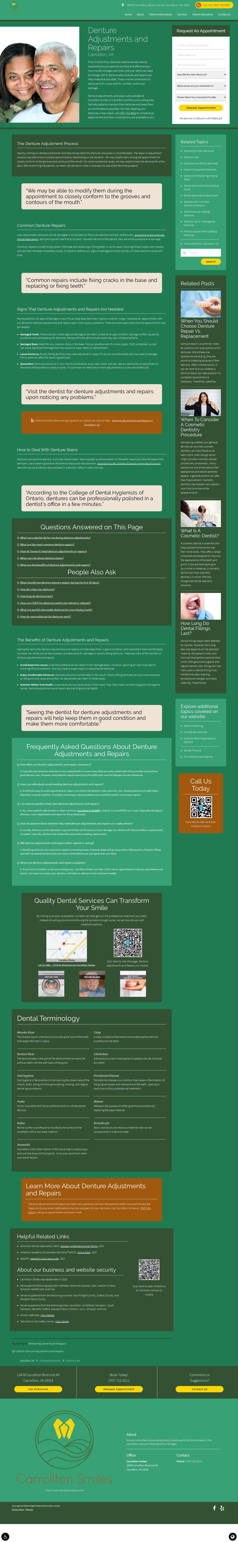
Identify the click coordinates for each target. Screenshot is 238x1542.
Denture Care (191, 157)
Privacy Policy (18, 1509)
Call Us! (216, 5)
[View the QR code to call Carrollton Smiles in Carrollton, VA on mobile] (201, 817)
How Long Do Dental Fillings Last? (195, 628)
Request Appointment (119, 1389)
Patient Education (202, 14)
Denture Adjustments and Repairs (47, 1343)
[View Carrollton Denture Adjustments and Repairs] (39, 121)
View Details (47, 1315)
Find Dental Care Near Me (198, 756)
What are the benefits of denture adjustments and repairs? (55, 565)
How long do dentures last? (36, 596)
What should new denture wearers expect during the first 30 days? (59, 582)
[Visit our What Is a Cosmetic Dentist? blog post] (201, 526)
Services (182, 14)
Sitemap (29, 1509)
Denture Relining (193, 725)
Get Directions (38, 1389)
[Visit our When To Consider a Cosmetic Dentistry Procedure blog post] (201, 415)
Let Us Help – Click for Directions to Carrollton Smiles (66, 965)
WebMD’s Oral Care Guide (44, 1258)
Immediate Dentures (195, 732)
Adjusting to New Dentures (199, 150)
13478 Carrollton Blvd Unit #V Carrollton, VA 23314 (157, 5)
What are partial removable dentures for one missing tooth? (56, 610)
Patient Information (160, 14)
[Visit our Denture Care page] (51, 996)
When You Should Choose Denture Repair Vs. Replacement (199, 328)
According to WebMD (88, 810)
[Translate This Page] (233, 1537)
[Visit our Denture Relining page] (92, 996)
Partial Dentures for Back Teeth (201, 195)
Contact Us (224, 14)
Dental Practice (192, 750)
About (140, 14)
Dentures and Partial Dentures (201, 163)
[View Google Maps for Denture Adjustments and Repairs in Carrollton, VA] (66, 961)
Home (128, 14)
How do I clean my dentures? (37, 589)
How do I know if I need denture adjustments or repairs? (53, 551)
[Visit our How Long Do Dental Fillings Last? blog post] (201, 618)
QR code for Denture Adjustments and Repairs (38, 1351)
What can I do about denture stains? (42, 558)
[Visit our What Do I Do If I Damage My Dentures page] (133, 996)
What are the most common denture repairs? (47, 544)
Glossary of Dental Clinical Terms (79, 1246)
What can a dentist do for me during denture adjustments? (55, 538)
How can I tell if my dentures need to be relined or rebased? (55, 603)
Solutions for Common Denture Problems (197, 203)
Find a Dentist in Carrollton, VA (201, 243)
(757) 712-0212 (127, 113)
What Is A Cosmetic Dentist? (200, 533)
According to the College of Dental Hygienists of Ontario (128, 463)
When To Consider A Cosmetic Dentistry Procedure (200, 427)
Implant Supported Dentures (200, 169)
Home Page (83, 1252)
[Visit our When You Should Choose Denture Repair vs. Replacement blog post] (201, 316)
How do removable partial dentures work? (45, 616)
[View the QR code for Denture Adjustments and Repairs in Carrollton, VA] (128, 956)
